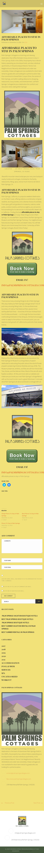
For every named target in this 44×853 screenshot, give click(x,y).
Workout (6, 680)
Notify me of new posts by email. (13, 591)
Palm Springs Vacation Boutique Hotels (20, 616)
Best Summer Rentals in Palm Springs (18, 632)
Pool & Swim (8, 666)
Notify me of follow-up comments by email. (17, 586)
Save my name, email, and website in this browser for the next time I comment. (22, 579)
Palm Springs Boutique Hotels (15, 622)
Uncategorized (10, 676)
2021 (3, 659)
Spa (3, 673)
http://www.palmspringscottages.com (18, 779)
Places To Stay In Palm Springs (11, 523)
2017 (3, 646)
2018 (25, 42)
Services (6, 670)
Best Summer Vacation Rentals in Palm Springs (18, 627)
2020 (4, 656)
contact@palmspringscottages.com (18, 773)
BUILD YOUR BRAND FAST (25, 851)
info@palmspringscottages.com (25, 833)
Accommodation (10, 663)
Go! (39, 601)
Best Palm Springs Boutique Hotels (17, 619)
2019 (3, 653)
